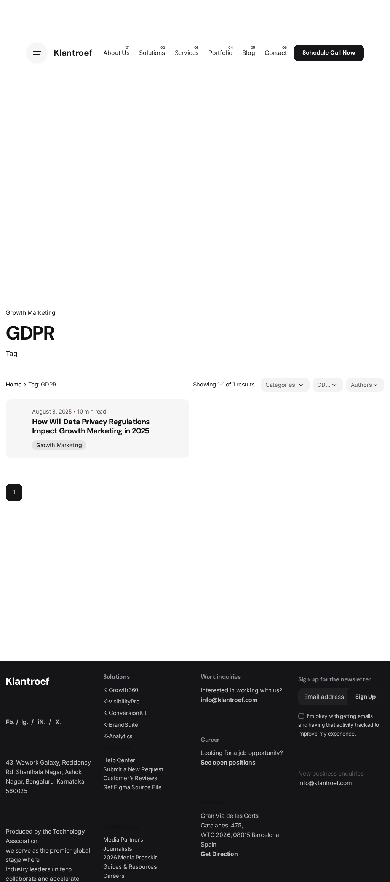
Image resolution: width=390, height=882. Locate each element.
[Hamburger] (37, 53)
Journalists (117, 848)
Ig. (25, 722)
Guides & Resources (130, 866)
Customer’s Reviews (130, 778)
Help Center (119, 760)
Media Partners (123, 839)
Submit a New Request (133, 769)
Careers (114, 875)
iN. (42, 722)
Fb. (10, 722)
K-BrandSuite (120, 724)
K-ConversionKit (125, 713)
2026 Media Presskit (130, 857)
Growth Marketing (30, 312)
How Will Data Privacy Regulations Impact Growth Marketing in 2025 (91, 426)
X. (58, 722)
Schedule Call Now (328, 52)
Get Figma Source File (132, 787)
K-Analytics (118, 736)
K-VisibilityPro (121, 701)
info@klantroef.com (229, 699)
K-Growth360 (120, 690)
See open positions (228, 762)
